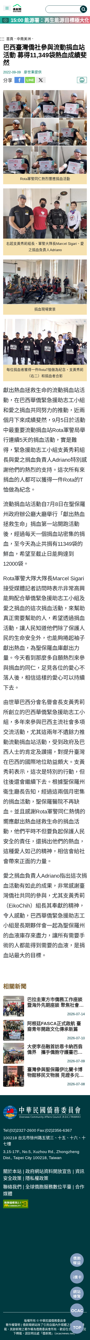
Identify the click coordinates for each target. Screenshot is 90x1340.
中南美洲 (24, 39)
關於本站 (12, 1171)
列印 (82, 80)
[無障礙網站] (15, 1203)
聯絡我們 (12, 1186)
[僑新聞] (26, 8)
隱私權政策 (36, 1178)
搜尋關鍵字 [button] (83, 9)
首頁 (9, 39)
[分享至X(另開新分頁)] (41, 80)
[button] (7, 8)
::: (2, 39)
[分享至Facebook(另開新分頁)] (19, 80)
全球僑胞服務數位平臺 (48, 1186)
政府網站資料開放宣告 (48, 1171)
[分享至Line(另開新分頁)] (30, 80)
